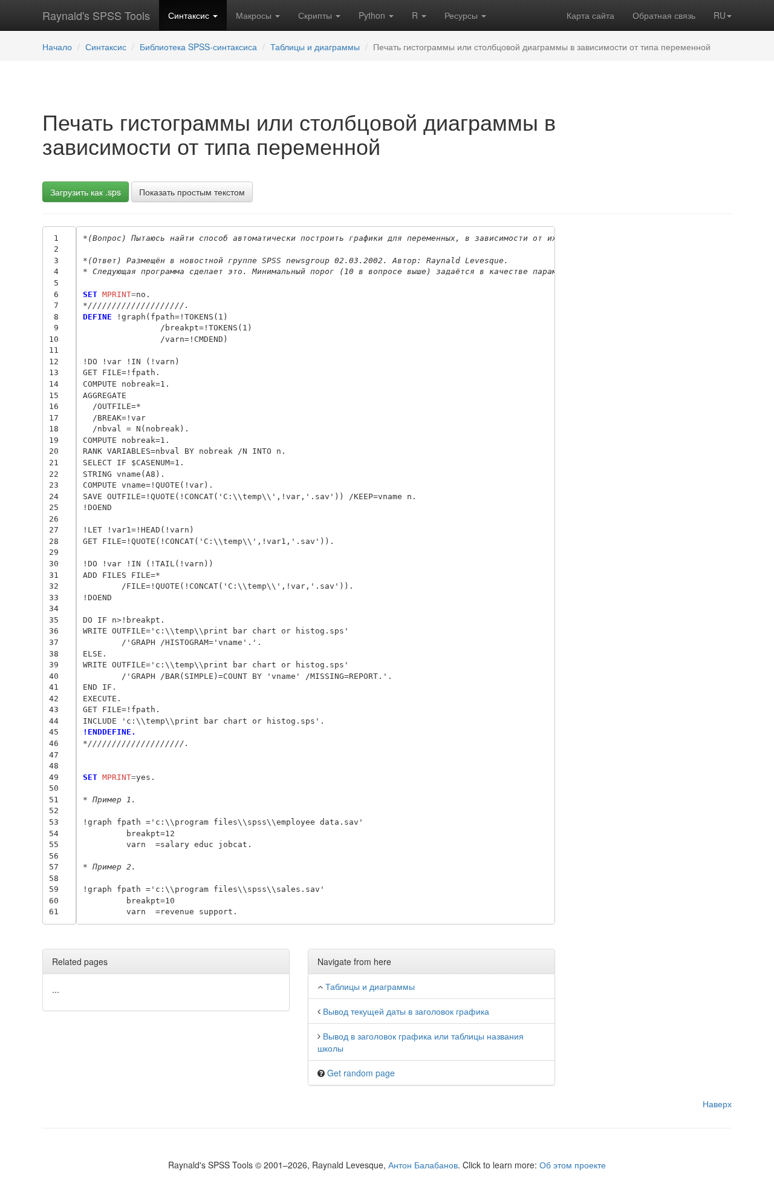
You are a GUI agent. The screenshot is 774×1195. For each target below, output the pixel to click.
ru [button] (720, 15)
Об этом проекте (572, 1165)
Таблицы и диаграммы (315, 47)
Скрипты (316, 15)
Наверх (717, 1104)
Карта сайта (590, 15)
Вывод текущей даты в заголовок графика (406, 1011)
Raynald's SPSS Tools (96, 15)
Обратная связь (664, 15)
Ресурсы (462, 15)
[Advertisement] (652, 407)
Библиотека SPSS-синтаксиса (198, 47)
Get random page (361, 1073)
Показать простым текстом (192, 192)
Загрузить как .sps (85, 192)
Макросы (255, 15)
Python (373, 15)
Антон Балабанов (423, 1165)
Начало (57, 47)
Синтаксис (190, 15)
